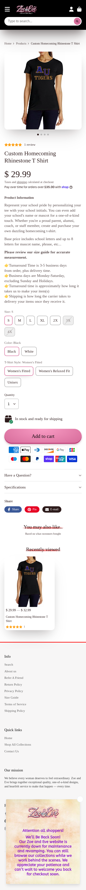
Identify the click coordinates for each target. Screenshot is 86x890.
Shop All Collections (17, 744)
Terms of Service (15, 704)
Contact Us (11, 751)
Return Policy (13, 684)
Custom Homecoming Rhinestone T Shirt (29, 593)
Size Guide (11, 697)
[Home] (26, 9)
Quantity (9, 395)
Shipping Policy (14, 710)
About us (10, 671)
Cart (79, 9)
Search (8, 664)
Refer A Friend (13, 677)
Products (21, 43)
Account (71, 9)
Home (7, 43)
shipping (22, 182)
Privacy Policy (13, 691)
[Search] (77, 21)
